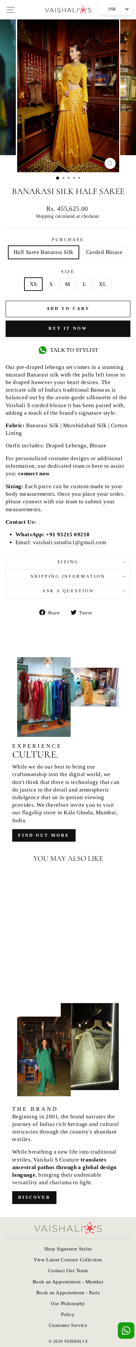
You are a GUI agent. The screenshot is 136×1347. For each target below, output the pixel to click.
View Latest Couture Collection (68, 1259)
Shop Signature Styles (68, 1248)
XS (33, 284)
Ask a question (68, 590)
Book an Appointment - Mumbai (68, 1281)
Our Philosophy (68, 1303)
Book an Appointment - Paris (68, 1292)
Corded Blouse (104, 252)
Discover (34, 1197)
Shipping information (68, 576)
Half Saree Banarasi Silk (44, 252)
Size (68, 271)
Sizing (68, 561)
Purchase (68, 239)
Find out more (44, 835)
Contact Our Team (68, 1270)
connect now (34, 473)
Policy (68, 1314)
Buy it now (68, 328)
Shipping (44, 216)
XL (102, 284)
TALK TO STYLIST (74, 350)
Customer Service (68, 1325)
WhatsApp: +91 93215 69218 (52, 534)
